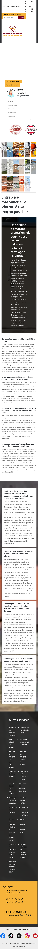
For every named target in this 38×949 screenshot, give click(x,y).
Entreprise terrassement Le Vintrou (24, 742)
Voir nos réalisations (13, 81)
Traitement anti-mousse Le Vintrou (24, 775)
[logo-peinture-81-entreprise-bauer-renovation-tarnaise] (12, 31)
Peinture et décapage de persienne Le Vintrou (12, 759)
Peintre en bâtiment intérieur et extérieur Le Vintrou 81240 (12, 830)
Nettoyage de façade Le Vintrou (12, 800)
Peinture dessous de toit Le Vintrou (12, 789)
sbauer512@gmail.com (12, 6)
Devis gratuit (30, 943)
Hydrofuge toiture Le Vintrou (12, 774)
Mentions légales (19, 946)
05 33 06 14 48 (25, 7)
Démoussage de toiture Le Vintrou (24, 730)
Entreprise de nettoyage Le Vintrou (25, 811)
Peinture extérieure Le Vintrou (23, 800)
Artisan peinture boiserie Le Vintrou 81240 (22, 826)
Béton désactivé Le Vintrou (12, 743)
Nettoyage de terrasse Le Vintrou (22, 787)
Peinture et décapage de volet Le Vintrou (23, 758)
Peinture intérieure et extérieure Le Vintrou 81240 (23, 851)
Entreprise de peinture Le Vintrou (12, 731)
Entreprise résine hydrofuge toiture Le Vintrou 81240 (12, 851)
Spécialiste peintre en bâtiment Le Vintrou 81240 (12, 867)
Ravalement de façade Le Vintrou (13, 810)
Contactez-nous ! (12, 85)
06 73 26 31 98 (32, 7)
